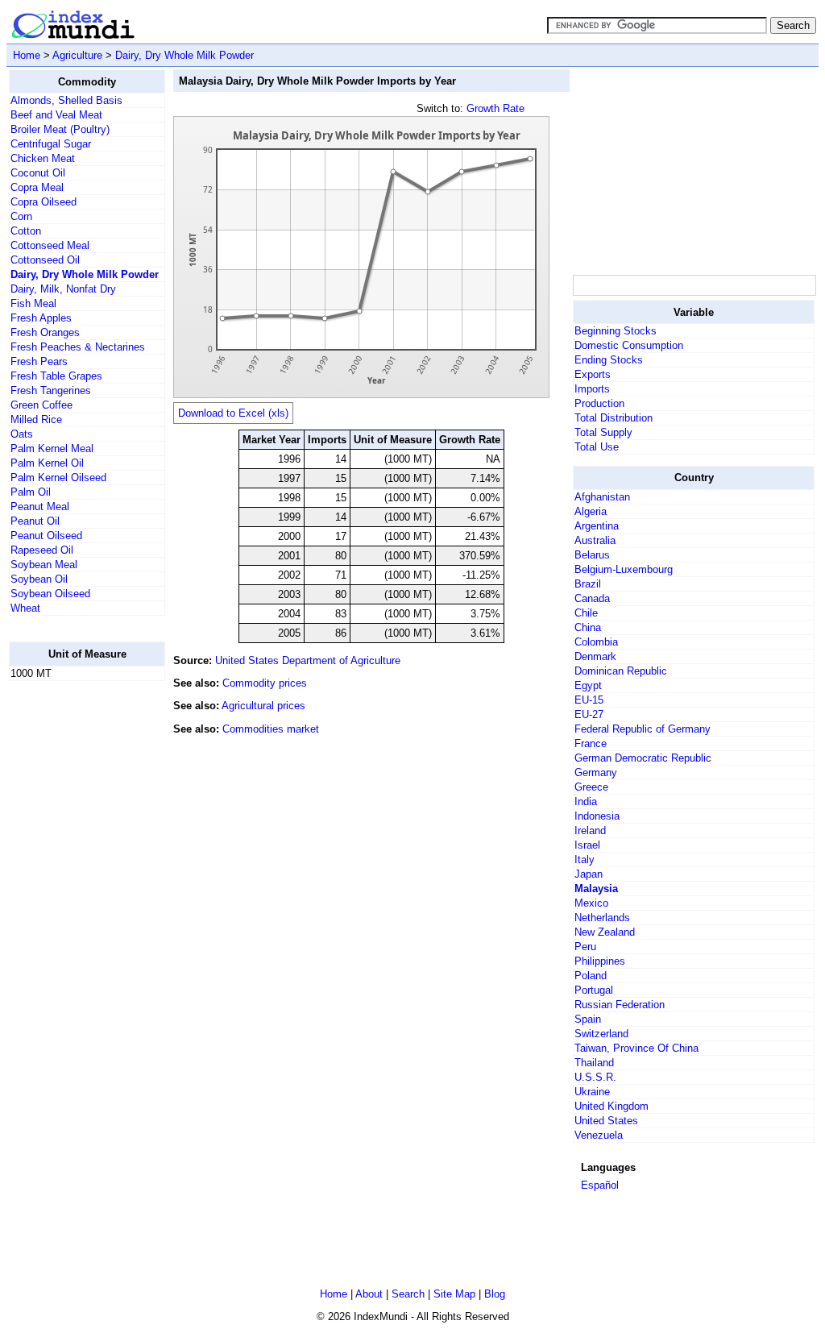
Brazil (587, 584)
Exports (592, 374)
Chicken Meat (42, 158)
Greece (591, 787)
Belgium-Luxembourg (623, 569)
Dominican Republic (620, 671)
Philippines (599, 961)
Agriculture (77, 55)
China (587, 627)
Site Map (454, 1294)
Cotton (25, 231)
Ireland (590, 830)
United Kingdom (611, 1106)
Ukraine (592, 1092)
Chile (586, 613)
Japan (588, 874)
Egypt (588, 685)
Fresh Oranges (45, 332)
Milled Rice (36, 419)
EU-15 (588, 700)
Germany (595, 772)
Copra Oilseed (43, 202)
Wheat (25, 608)
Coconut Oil (37, 173)
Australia (595, 540)
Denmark (595, 656)
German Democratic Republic (642, 758)
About (369, 1294)
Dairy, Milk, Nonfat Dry (63, 289)
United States (606, 1121)
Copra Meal (37, 187)
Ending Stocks (608, 360)
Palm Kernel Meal (51, 448)
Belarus (592, 555)
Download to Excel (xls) (233, 413)
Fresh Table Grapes (56, 376)
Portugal (593, 990)
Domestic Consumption (628, 345)
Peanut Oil (35, 521)
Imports (592, 389)
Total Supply (603, 432)
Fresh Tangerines (50, 390)
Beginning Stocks (615, 331)
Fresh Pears (39, 361)
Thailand (594, 1063)
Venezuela (598, 1135)
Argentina (596, 526)
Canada (592, 598)
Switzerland (601, 1034)
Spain (587, 1019)
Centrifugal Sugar (50, 144)
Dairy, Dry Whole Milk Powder (184, 55)
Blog (494, 1294)
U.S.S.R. (595, 1077)
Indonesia (597, 816)
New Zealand (604, 932)
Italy (584, 859)
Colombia (596, 642)
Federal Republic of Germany (642, 729)
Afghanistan (602, 497)
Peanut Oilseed (46, 535)
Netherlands (602, 918)
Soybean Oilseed (50, 594)
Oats (21, 434)
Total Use (596, 447)
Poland (590, 976)
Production (599, 403)
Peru (585, 947)
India (585, 801)
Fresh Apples (41, 318)
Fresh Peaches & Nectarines (77, 347)
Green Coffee (41, 405)
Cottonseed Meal (49, 245)
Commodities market (270, 729)
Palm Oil (30, 492)
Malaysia (596, 888)
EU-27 (588, 714)
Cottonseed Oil (45, 260)
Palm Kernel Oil (47, 463)
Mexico (591, 903)
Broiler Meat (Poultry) (60, 129)
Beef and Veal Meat (56, 115)
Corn (21, 216)
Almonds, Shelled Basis (66, 100)
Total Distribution (613, 418)
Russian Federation (619, 1005)
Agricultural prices (263, 706)
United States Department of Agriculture (307, 660)
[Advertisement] (73, 935)
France (590, 743)
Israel (587, 845)
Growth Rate (495, 108)
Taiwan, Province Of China (636, 1048)
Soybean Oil (39, 579)
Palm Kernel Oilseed (58, 477)
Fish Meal (33, 303)
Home (26, 55)
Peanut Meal (39, 506)
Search (408, 1294)
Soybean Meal (43, 565)
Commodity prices (264, 683)
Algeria (590, 511)
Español (600, 1185)
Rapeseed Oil (41, 550)
